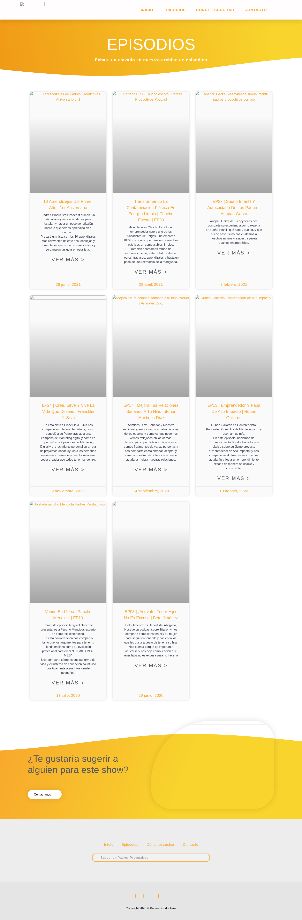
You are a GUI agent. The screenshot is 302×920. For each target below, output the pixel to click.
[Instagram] (145, 895)
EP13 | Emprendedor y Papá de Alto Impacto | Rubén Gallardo (233, 411)
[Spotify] (156, 895)
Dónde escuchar (215, 10)
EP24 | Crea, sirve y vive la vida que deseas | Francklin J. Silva (68, 411)
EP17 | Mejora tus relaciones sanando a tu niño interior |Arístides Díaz (150, 411)
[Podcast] (168, 895)
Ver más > (68, 259)
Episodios (175, 10)
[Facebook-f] (133, 895)
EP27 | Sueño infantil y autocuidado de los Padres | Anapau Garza (234, 207)
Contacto (255, 10)
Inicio (147, 10)
